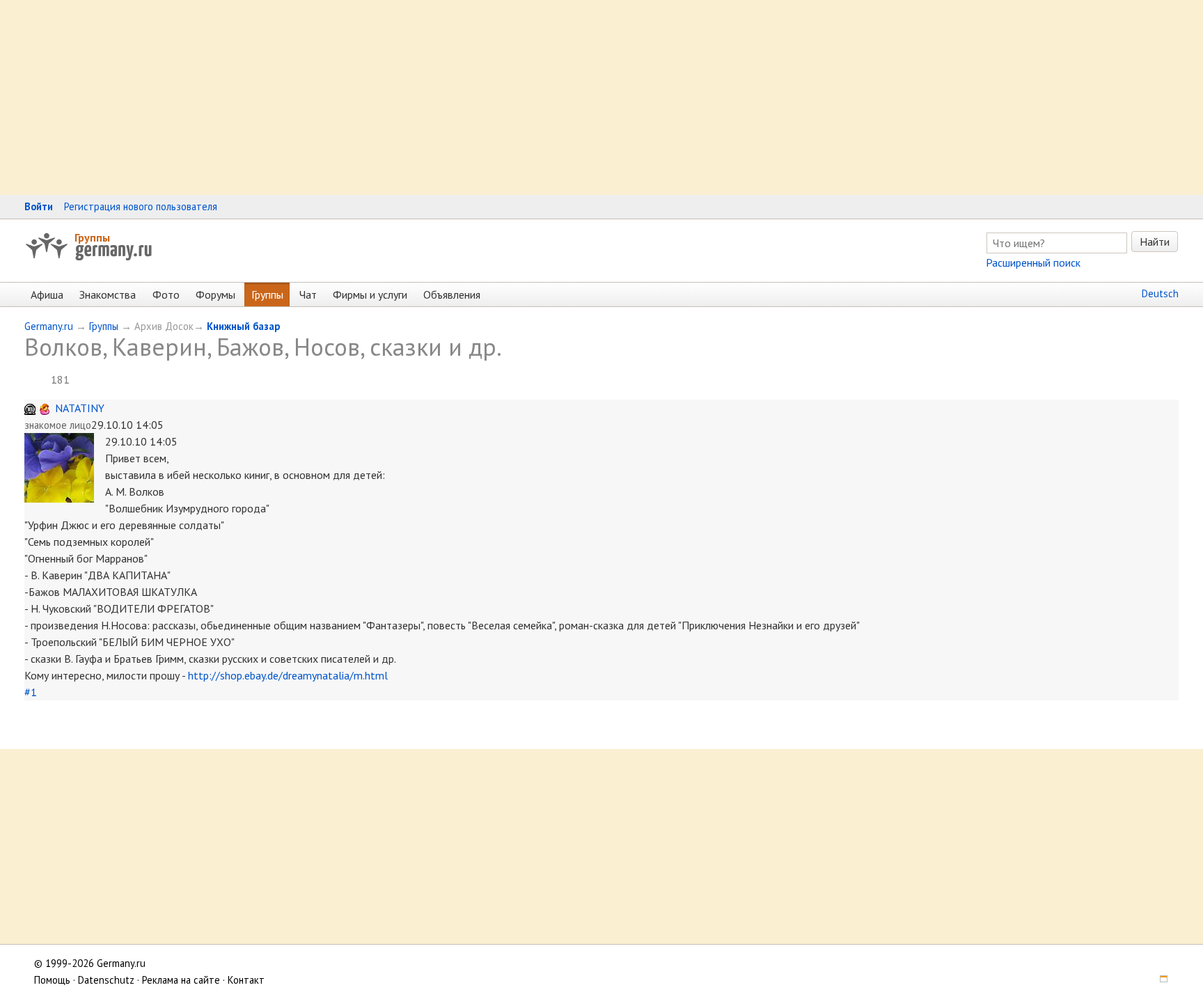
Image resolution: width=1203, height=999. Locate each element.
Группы (92, 237)
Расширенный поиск (1033, 262)
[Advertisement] (417, 97)
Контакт (246, 979)
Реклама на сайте (181, 979)
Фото (166, 294)
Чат (308, 294)
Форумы (215, 294)
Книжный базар (243, 326)
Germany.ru (48, 326)
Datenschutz (106, 979)
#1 (30, 692)
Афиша (47, 294)
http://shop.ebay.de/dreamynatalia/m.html (288, 675)
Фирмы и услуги (370, 294)
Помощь (52, 979)
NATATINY (79, 408)
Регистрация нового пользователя (140, 206)
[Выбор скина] (1159, 979)
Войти (38, 206)
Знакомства (107, 294)
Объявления (451, 294)
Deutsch (1160, 293)
